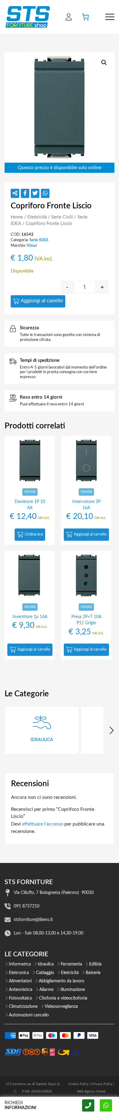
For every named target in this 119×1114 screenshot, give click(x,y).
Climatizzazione (23, 1006)
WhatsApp (106, 1105)
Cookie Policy (78, 1084)
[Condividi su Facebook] (25, 193)
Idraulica (46, 964)
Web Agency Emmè (91, 1091)
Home (17, 217)
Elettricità (37, 217)
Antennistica (20, 990)
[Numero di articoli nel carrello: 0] (85, 17)
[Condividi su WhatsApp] (45, 193)
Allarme (46, 990)
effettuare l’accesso (42, 824)
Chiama (88, 1105)
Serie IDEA (38, 240)
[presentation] (111, 730)
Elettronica (19, 973)
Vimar (32, 245)
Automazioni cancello (29, 1015)
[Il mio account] (69, 17)
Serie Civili (62, 217)
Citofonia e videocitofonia (63, 998)
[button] (104, 62)
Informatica (20, 964)
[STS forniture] (27, 17)
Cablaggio (45, 973)
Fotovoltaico (20, 998)
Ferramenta (71, 964)
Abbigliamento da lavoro (61, 981)
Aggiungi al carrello (42, 300)
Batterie (93, 973)
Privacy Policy (102, 1084)
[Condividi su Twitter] (35, 193)
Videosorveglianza (61, 1006)
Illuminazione (72, 990)
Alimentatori (20, 981)
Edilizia (95, 964)
